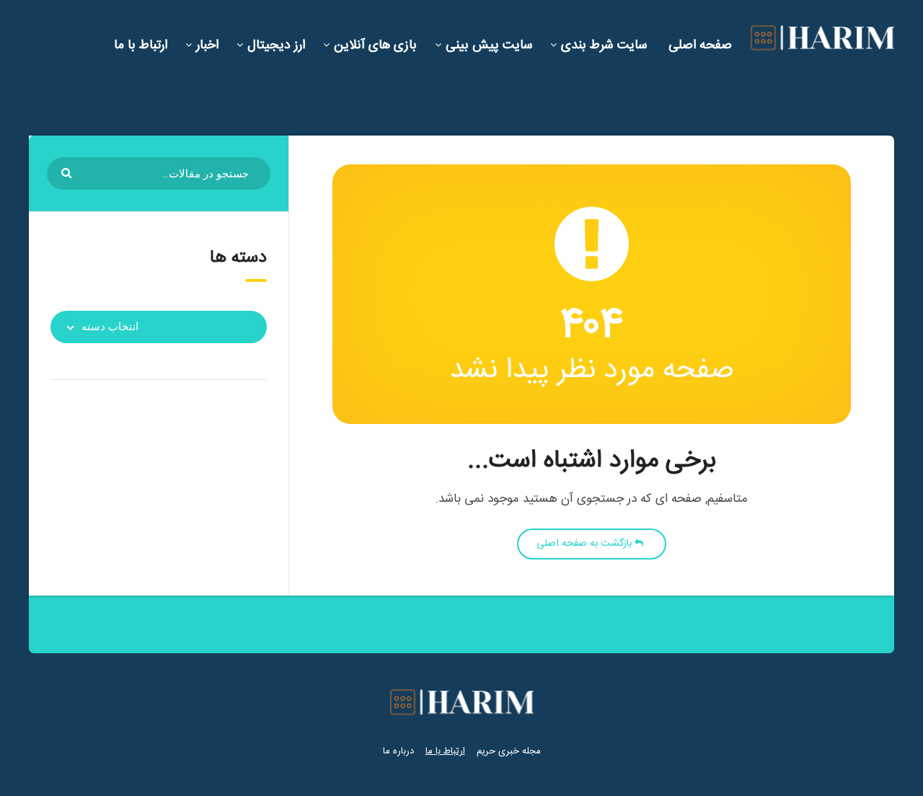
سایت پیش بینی (489, 45)
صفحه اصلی (700, 45)
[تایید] (68, 172)
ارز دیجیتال (276, 45)
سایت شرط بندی (604, 45)
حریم (486, 751)
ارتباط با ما (140, 45)
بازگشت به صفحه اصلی (585, 543)
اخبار (207, 45)
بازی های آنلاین (375, 45)
